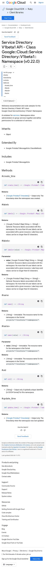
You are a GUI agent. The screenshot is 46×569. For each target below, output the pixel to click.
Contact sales (6, 476)
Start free (8, 18)
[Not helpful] (18, 32)
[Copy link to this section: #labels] (11, 205)
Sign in (41, 2)
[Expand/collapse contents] (13, 72)
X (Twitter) (5, 536)
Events (4, 532)
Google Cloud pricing (8, 469)
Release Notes (6, 493)
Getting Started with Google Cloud (13, 509)
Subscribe (36, 559)
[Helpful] (14, 32)
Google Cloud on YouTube (10, 539)
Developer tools (25, 25)
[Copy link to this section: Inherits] (12, 129)
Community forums (8, 486)
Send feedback (10, 37)
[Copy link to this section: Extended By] (18, 143)
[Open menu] (3, 2)
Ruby (30, 9)
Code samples (6, 513)
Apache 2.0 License (19, 447)
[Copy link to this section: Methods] (15, 170)
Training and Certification (10, 519)
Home (3, 25)
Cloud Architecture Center (10, 516)
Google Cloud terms (35, 551)
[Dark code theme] (38, 182)
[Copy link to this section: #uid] (8, 370)
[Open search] (31, 2)
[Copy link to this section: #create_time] (17, 176)
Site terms (23, 551)
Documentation (13, 25)
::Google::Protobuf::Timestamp (18, 196)
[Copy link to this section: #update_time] (18, 398)
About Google (6, 551)
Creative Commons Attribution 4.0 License (17, 445)
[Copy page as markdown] (11, 66)
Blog (3, 529)
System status (7, 496)
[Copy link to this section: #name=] (12, 326)
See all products (7, 466)
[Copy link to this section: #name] (11, 295)
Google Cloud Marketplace (10, 473)
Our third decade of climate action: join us (17, 554)
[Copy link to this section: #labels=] (12, 241)
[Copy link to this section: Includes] (14, 156)
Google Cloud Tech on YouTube (12, 543)
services (16, 115)
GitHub (4, 506)
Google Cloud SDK (15, 9)
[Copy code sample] (41, 182)
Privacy (15, 551)
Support (4, 489)
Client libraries (16, 12)
